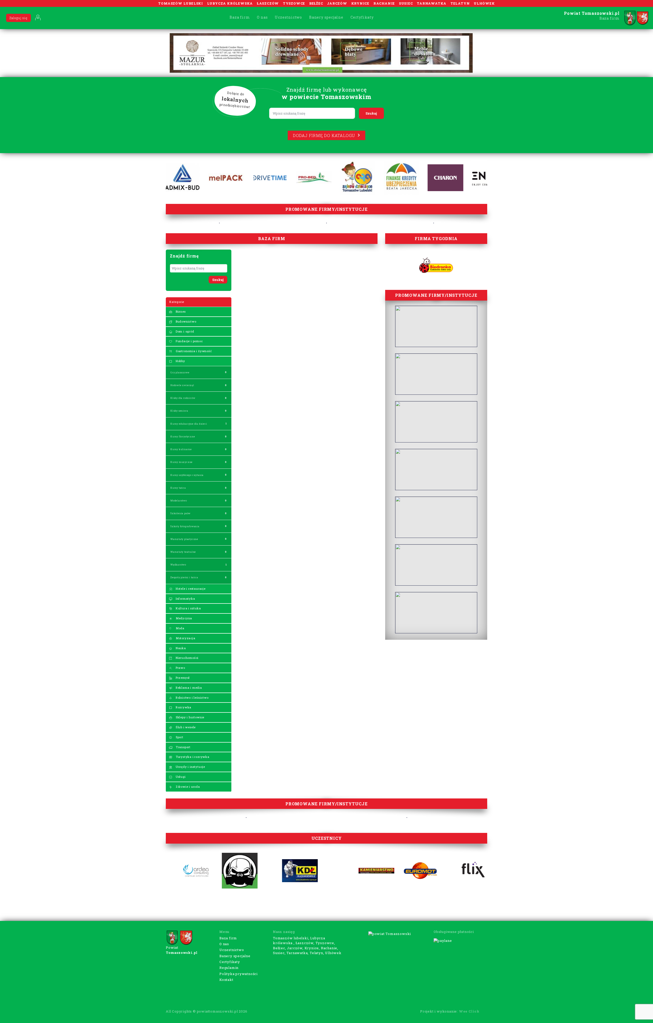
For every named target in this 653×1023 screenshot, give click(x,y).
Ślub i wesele (185, 727)
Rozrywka (183, 707)
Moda (179, 628)
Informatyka (185, 598)
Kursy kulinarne (181, 449)
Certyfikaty (362, 17)
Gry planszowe (179, 372)
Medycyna (183, 618)
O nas (262, 17)
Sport (179, 737)
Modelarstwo (178, 500)
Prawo (180, 668)
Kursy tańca (178, 487)
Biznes (180, 311)
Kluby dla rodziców (182, 398)
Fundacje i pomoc (189, 341)
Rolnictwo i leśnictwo (192, 697)
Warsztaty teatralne (183, 551)
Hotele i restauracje (190, 588)
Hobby (180, 361)
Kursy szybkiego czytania (187, 475)
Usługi (180, 777)
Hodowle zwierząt (182, 385)
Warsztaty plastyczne (184, 539)
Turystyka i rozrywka (192, 757)
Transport (183, 747)
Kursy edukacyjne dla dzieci (188, 423)
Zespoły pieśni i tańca (184, 577)
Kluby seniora (179, 410)
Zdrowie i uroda (187, 786)
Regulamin (228, 967)
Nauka (180, 648)
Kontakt (226, 979)
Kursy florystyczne (182, 436)
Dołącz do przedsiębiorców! (234, 100)
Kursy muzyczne (181, 462)
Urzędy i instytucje (190, 767)
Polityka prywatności (238, 973)
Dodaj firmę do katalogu (324, 135)
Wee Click (469, 1011)
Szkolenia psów (180, 513)
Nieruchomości (186, 658)
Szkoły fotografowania (184, 526)
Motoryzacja (185, 638)
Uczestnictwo (288, 17)
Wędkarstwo (178, 564)
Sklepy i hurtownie (189, 717)
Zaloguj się (18, 18)
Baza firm (240, 17)
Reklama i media (188, 687)
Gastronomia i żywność (193, 351)
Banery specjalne (326, 17)
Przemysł (182, 678)
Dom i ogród (184, 331)
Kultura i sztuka (188, 608)
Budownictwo (185, 321)
